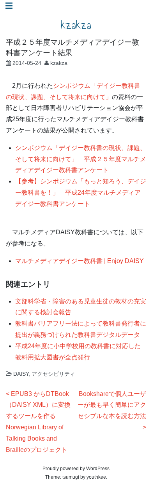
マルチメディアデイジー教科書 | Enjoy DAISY (79, 261)
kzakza (76, 25)
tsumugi (70, 477)
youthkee (96, 477)
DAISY (20, 374)
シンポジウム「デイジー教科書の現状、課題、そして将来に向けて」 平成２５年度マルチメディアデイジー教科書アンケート (80, 159)
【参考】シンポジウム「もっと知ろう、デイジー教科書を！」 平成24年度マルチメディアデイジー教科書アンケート (80, 192)
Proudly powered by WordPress (76, 468)
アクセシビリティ (53, 374)
